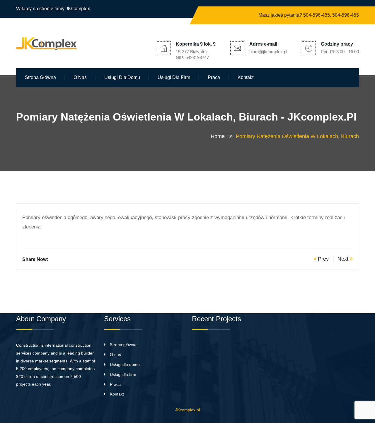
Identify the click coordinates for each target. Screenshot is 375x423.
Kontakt (245, 77)
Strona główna (40, 77)
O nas (80, 77)
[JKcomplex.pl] (48, 42)
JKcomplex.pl (187, 409)
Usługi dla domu (122, 77)
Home (219, 136)
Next (344, 259)
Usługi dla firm (174, 77)
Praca (214, 77)
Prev (322, 259)
